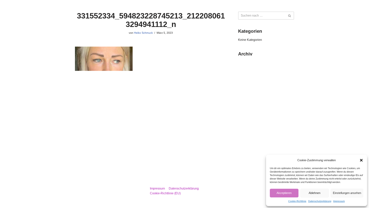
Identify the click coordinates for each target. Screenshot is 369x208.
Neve (78, 203)
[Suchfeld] (289, 16)
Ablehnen (314, 193)
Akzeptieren (284, 193)
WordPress (113, 203)
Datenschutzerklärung (319, 201)
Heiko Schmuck (143, 32)
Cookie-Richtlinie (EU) (165, 193)
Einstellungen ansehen (347, 193)
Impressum (339, 201)
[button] (361, 160)
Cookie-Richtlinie (297, 201)
